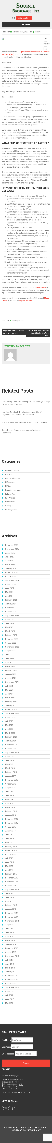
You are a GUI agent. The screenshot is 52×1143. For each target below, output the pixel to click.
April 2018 (9, 803)
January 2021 (10, 706)
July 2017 (9, 835)
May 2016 (9, 866)
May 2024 (9, 592)
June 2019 (9, 760)
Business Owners (12, 470)
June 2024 (9, 588)
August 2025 (10, 553)
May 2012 (9, 1003)
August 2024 (10, 584)
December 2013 (11, 948)
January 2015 (10, 909)
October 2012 (10, 984)
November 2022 (11, 639)
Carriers (8, 474)
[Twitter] (4, 1108)
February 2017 (11, 847)
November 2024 (11, 573)
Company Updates (12, 478)
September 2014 (12, 921)
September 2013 (12, 956)
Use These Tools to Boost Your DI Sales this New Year (39, 333)
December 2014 (11, 913)
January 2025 (10, 569)
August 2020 (10, 717)
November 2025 (11, 545)
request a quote (25, 301)
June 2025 (9, 557)
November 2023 (11, 608)
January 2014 (10, 944)
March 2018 (10, 807)
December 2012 (11, 976)
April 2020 (9, 729)
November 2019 (11, 745)
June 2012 (9, 999)
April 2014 (9, 937)
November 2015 (11, 882)
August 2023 (10, 619)
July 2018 (9, 792)
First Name (6, 1040)
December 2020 (11, 710)
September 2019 (12, 753)
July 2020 (9, 721)
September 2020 (12, 713)
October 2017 (10, 827)
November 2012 (11, 980)
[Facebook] (8, 1108)
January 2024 (10, 604)
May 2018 (9, 800)
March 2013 (10, 968)
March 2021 (10, 698)
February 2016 (11, 874)
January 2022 (10, 674)
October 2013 (10, 952)
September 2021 (12, 682)
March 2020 (10, 733)
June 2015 (9, 897)
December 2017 (11, 819)
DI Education (10, 482)
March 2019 (10, 768)
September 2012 (12, 987)
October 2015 (10, 886)
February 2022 (11, 670)
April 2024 (9, 596)
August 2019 (10, 756)
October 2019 (10, 749)
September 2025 (12, 549)
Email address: (8, 1054)
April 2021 (9, 694)
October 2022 (10, 643)
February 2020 (11, 737)
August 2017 (10, 831)
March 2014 (10, 940)
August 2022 (10, 651)
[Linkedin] (13, 1108)
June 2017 (9, 839)
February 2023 (11, 635)
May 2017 (9, 843)
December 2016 (11, 850)
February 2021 (11, 702)
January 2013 (10, 972)
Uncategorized (17, 321)
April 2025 (9, 561)
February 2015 (11, 905)
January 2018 (10, 815)
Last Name (6, 1047)
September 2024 (12, 580)
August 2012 (10, 991)
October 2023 (10, 612)
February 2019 (11, 772)
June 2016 (9, 862)
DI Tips (8, 486)
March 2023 (10, 631)
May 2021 (9, 690)
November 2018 (11, 780)
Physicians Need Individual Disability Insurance (13, 331)
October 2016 (10, 854)
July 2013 (9, 960)
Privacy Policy (34, 1130)
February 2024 (11, 600)
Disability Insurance (13, 490)
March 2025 (10, 565)
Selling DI (8, 506)
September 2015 (12, 890)
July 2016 (9, 858)
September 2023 (12, 616)
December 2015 (11, 878)
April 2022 (9, 663)
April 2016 (9, 870)
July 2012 (9, 995)
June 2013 (9, 964)
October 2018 (10, 784)
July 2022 (9, 655)
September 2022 (12, 647)
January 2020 (10, 741)
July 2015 (9, 893)
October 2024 (10, 576)
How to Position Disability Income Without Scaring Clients (24, 422)
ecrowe (38, 32)
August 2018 (10, 788)
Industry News (11, 494)
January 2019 (10, 776)
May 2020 (9, 725)
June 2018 (9, 796)
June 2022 (9, 659)
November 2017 (11, 823)
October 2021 (10, 678)
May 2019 (9, 764)
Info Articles (10, 498)
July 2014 (9, 929)
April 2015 (9, 901)
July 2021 (9, 686)
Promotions (10, 502)
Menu (27, 24)
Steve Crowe (40, 287)
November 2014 (11, 917)
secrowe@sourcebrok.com (19, 1092)
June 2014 (9, 933)
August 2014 (10, 925)
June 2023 (9, 623)
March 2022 (10, 666)
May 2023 (9, 627)
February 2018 (11, 811)
